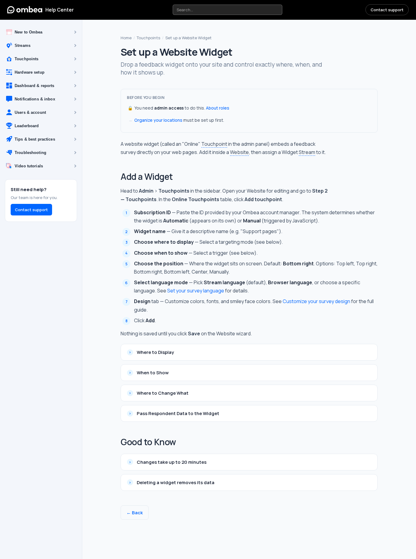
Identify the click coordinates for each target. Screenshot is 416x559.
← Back (134, 512)
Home (126, 37)
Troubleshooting (30, 152)
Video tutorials (29, 166)
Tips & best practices (35, 139)
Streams (22, 45)
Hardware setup (29, 72)
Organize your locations (158, 120)
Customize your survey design (316, 301)
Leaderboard (27, 126)
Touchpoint (214, 144)
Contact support (387, 9)
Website (239, 152)
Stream (307, 152)
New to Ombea (29, 32)
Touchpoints (26, 59)
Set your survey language (195, 290)
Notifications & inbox (35, 99)
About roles (217, 108)
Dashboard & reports (34, 85)
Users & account (30, 112)
